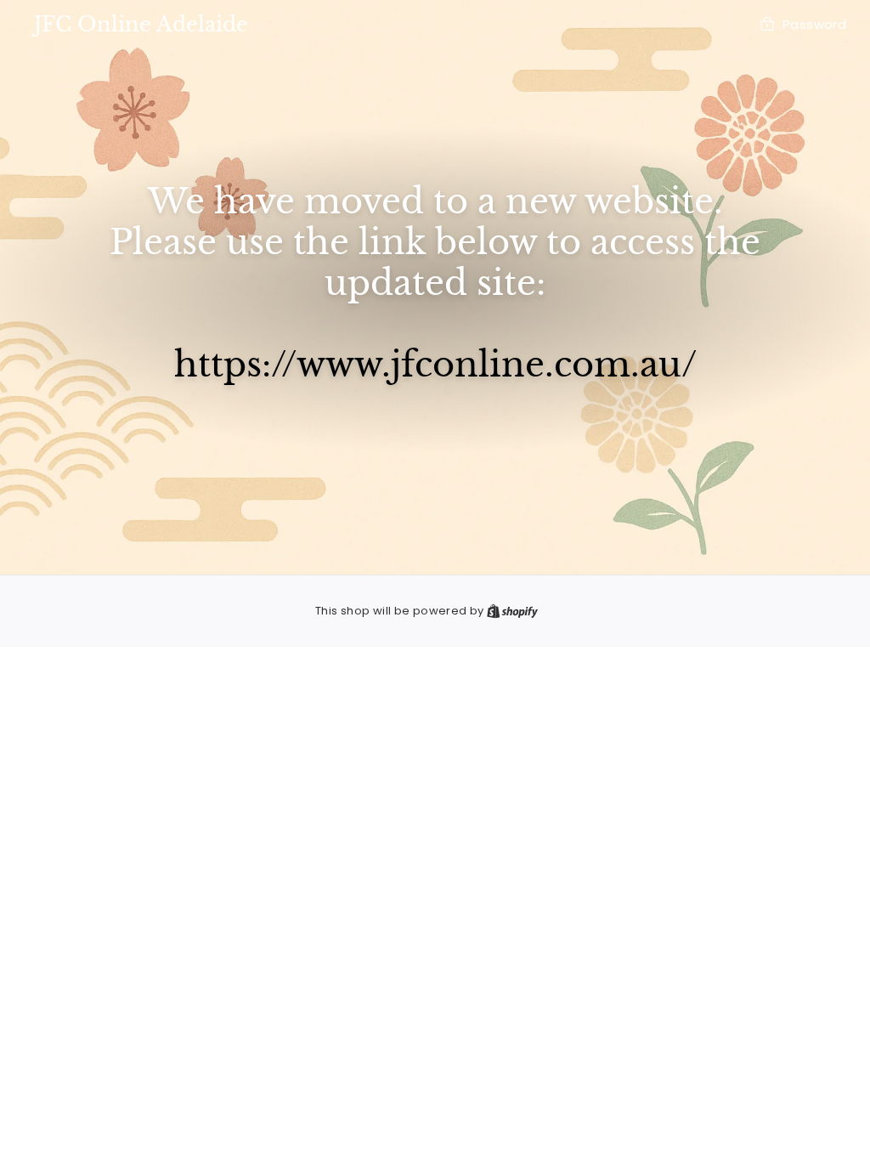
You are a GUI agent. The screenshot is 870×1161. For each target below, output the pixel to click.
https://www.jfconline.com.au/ (435, 364)
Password (814, 24)
